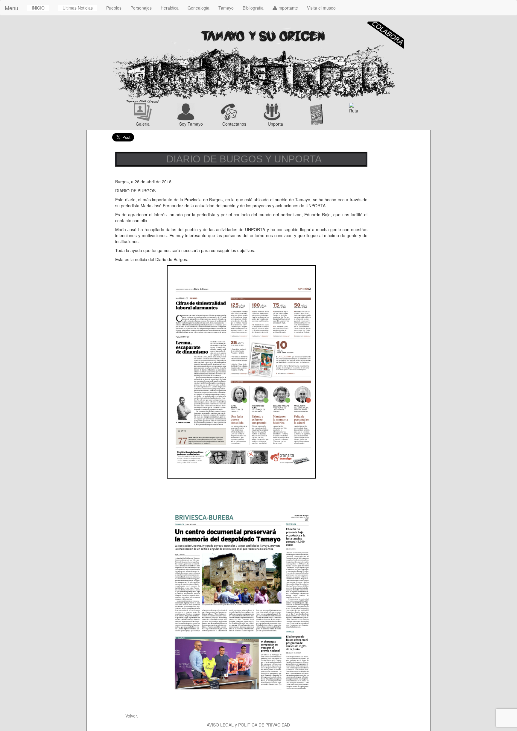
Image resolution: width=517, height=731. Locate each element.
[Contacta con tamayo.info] (237, 112)
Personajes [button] (141, 8)
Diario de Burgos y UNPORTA (241, 159)
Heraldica (170, 8)
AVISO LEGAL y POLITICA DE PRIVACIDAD (248, 725)
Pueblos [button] (113, 8)
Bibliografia (253, 8)
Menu (11, 8)
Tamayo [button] (226, 8)
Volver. (131, 716)
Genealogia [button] (198, 8)
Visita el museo (321, 8)
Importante (287, 8)
